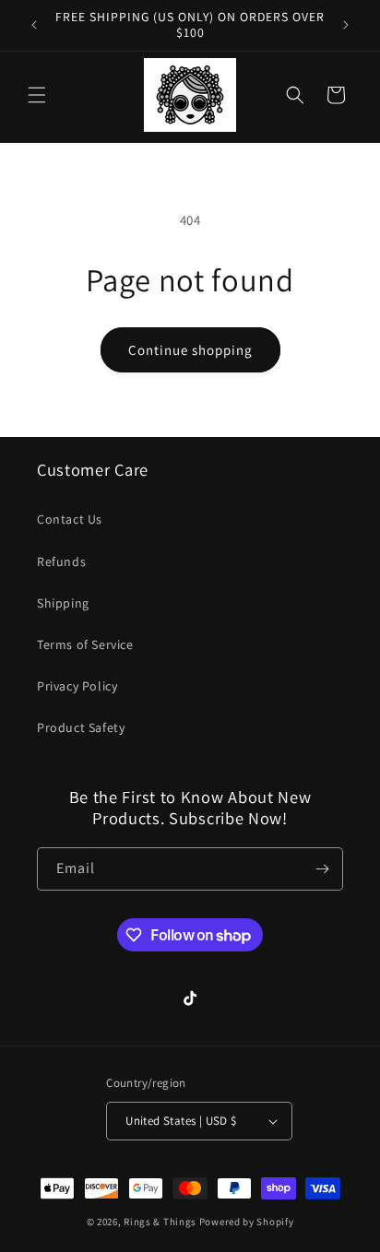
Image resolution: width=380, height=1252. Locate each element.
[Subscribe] (322, 869)
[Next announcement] (346, 25)
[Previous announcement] (34, 25)
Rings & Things (160, 1221)
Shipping (63, 603)
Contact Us (69, 519)
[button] (37, 95)
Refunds (61, 561)
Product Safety (81, 727)
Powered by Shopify (246, 1221)
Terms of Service (85, 644)
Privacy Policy (77, 686)
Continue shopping (190, 350)
